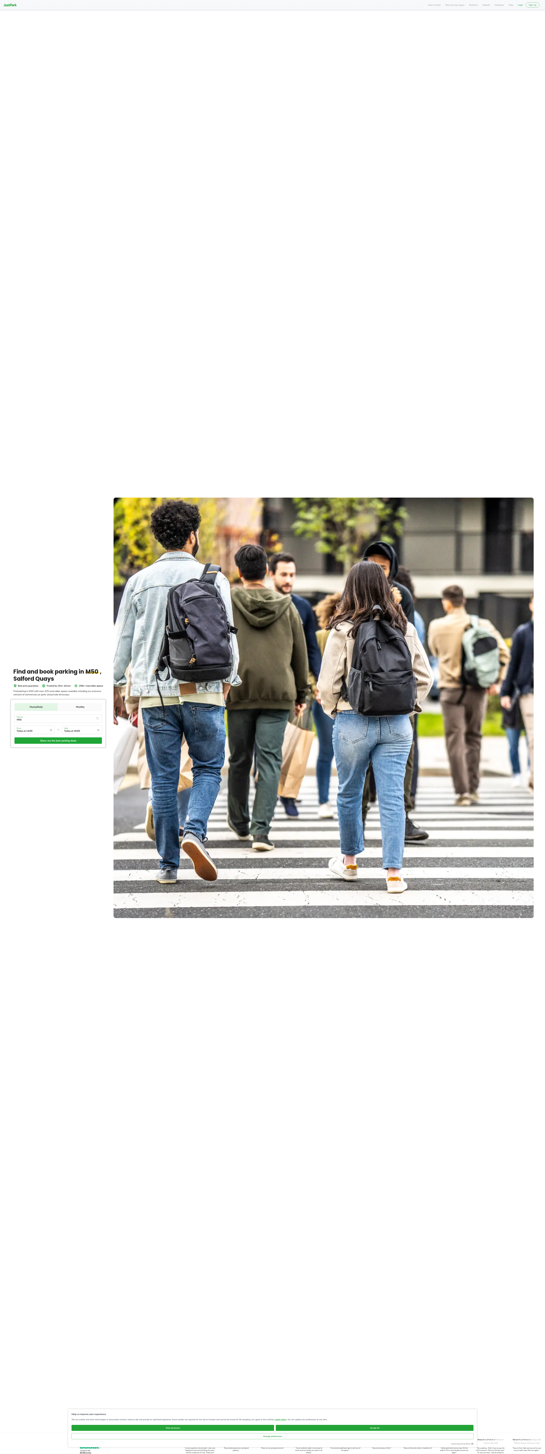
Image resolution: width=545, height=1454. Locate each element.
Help (511, 5)
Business (473, 5)
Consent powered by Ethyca (460, 1444)
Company (499, 5)
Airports (486, 5)
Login (520, 5)
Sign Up (532, 5)
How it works (434, 5)
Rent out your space (455, 5)
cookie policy (280, 1419)
